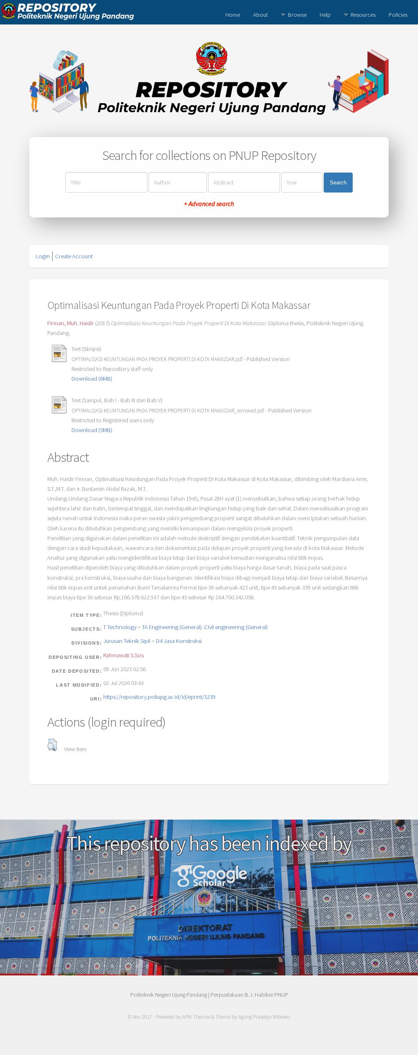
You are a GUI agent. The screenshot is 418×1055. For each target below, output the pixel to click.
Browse (297, 14)
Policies (398, 14)
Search (338, 183)
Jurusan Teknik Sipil (126, 641)
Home (232, 14)
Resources (363, 14)
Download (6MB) (91, 378)
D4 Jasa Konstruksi (179, 641)
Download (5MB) (91, 430)
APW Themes (196, 1016)
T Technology (119, 627)
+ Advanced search (209, 203)
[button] (52, 745)
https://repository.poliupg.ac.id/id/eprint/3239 (159, 696)
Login (43, 256)
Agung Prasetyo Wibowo (263, 1016)
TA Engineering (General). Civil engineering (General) (205, 627)
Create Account (74, 256)
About (260, 14)
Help (325, 14)
